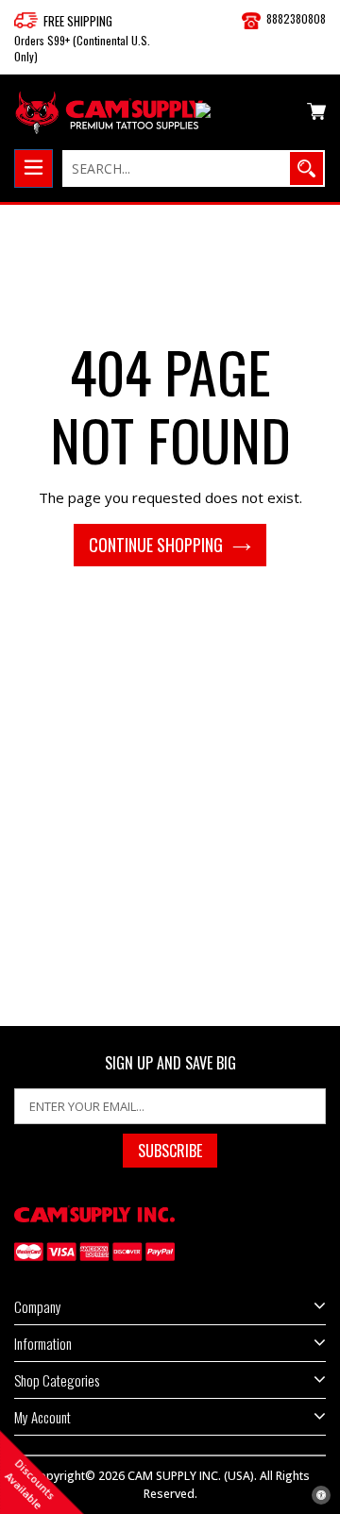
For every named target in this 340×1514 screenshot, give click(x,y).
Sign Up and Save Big (170, 1063)
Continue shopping (156, 544)
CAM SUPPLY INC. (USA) (191, 1476)
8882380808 (296, 18)
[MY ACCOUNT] (244, 114)
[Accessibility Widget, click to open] (321, 1495)
